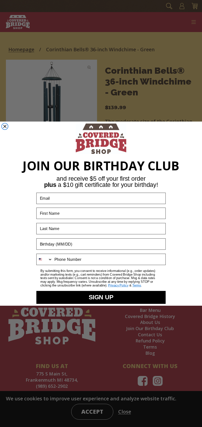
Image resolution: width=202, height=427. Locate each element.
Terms (136, 285)
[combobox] (44, 259)
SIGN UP (101, 297)
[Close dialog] (5, 126)
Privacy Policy (118, 285)
